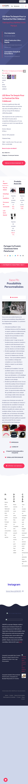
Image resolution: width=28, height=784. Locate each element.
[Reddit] (7, 256)
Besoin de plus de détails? (9, 148)
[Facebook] (5, 256)
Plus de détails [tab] (5, 189)
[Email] (23, 256)
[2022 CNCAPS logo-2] (5, 5)
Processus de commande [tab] (5, 204)
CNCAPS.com (14, 690)
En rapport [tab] (5, 182)
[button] (24, 71)
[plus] (20, 642)
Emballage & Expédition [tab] (5, 196)
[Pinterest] (18, 256)
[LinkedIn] (10, 256)
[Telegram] (15, 256)
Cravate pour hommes (13, 155)
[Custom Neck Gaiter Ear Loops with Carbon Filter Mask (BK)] (13, 216)
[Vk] (20, 256)
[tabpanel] (14, 370)
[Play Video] (14, 308)
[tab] (5, 213)
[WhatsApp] (12, 256)
